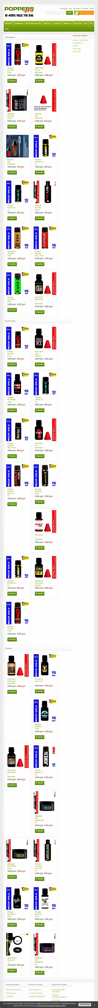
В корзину (12, 81)
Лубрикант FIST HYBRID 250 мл (39, 961)
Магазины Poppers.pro (13, 990)
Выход (92, 8)
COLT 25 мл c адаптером (39, 537)
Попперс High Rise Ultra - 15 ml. (39, 254)
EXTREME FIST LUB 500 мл (10, 116)
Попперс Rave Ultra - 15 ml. (11, 299)
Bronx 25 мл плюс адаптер (39, 354)
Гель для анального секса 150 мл (38, 867)
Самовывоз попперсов (36, 996)
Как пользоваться (35, 990)
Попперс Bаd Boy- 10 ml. (39, 162)
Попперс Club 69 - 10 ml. (11, 208)
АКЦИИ (76, 46)
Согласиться (85, 1004)
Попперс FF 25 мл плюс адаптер (39, 583)
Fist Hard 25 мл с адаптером (39, 446)
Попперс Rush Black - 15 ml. (11, 914)
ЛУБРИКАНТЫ (78, 43)
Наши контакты (11, 993)
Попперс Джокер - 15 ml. (39, 772)
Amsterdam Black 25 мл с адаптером (39, 300)
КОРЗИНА (85, 8)
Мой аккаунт (77, 8)
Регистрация (63, 8)
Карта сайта (56, 1000)
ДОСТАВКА (77, 48)
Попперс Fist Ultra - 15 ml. (10, 70)
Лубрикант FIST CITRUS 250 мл (11, 866)
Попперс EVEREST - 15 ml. (38, 727)
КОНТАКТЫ (77, 51)
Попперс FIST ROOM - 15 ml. (11, 400)
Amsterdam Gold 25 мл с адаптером (11, 681)
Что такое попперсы (36, 993)
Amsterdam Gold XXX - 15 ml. (11, 254)
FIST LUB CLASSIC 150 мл (38, 208)
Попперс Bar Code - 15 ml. (38, 491)
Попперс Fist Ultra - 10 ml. (10, 354)
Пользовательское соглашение (58, 991)
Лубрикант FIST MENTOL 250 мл (39, 819)
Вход (70, 8)
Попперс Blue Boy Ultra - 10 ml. (11, 446)
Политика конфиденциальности (59, 996)
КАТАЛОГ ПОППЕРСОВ (81, 40)
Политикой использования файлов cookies (51, 1006)
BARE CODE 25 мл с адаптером (39, 70)
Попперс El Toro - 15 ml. (39, 680)
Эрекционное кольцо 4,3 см (11, 960)
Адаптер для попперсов (38, 116)
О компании (10, 996)
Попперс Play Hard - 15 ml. (38, 914)
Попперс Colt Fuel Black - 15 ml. (10, 492)
